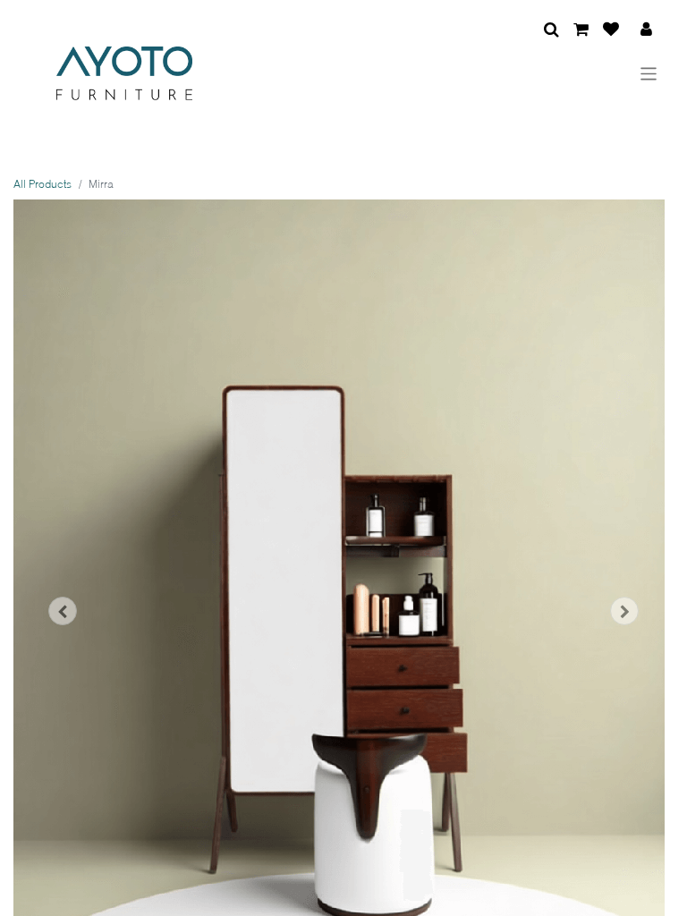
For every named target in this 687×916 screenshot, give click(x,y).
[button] (63, 611)
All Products (42, 184)
